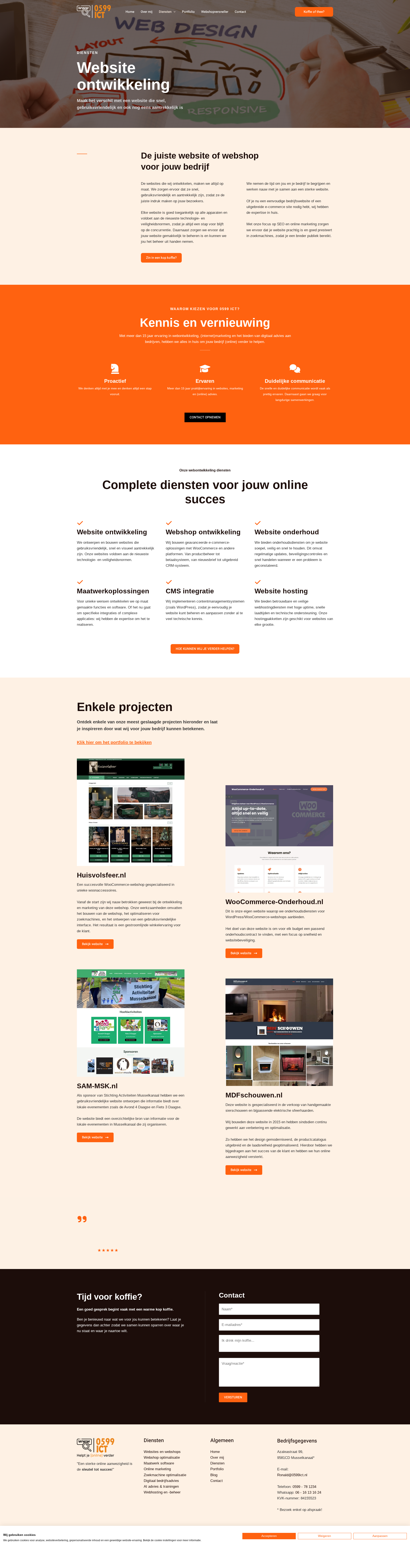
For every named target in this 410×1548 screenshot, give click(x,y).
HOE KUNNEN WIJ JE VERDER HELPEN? (205, 648)
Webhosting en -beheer (162, 1492)
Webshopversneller (214, 11)
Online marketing (157, 1469)
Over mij (146, 11)
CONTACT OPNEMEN (205, 417)
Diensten (165, 11)
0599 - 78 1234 (304, 1487)
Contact (240, 11)
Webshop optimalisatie (162, 1457)
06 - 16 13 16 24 (308, 1492)
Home (130, 11)
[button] (173, 11)
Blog (213, 1475)
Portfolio (188, 11)
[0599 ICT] (94, 11)
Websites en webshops (162, 1452)
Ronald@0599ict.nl (292, 1475)
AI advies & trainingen (161, 1486)
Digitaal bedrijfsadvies (161, 1481)
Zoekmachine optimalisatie (165, 1475)
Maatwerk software (159, 1463)
